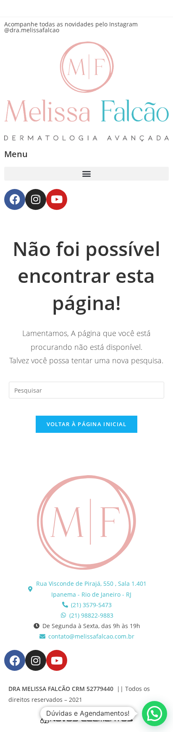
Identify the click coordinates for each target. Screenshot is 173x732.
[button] (86, 174)
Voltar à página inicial (87, 424)
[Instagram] (35, 199)
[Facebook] (14, 199)
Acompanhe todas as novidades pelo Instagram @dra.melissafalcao (71, 27)
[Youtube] (56, 199)
